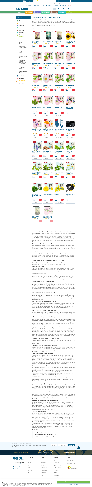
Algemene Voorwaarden (57, 465)
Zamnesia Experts (43, 472)
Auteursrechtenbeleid (57, 475)
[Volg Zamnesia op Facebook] (13, 466)
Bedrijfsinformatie (56, 460)
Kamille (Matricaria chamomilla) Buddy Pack (47, 85)
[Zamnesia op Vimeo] (17, 466)
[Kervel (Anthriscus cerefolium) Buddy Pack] (48, 56)
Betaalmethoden (56, 462)
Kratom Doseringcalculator (71, 463)
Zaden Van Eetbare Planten (23, 47)
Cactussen (20, 43)
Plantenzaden (21, 72)
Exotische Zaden (21, 48)
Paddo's (29, 465)
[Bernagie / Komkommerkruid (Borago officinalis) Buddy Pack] (70, 100)
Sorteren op (60, 28)
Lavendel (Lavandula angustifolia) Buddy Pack (36, 130)
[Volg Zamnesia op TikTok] (13, 468)
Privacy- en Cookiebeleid (57, 467)
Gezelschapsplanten (22, 46)
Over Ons (42, 465)
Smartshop (21, 30)
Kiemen (20, 57)
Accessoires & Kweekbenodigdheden (22, 62)
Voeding (20, 73)
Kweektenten (21, 66)
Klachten (55, 473)
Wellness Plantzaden (22, 60)
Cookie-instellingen (73, 484)
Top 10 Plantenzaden (22, 41)
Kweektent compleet (22, 64)
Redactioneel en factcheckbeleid (59, 477)
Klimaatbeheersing (22, 63)
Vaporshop (21, 25)
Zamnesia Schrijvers (44, 470)
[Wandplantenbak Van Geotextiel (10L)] (70, 124)
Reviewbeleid (56, 470)
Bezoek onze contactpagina (19, 463)
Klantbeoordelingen (44, 467)
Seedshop (21, 20)
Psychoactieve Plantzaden (23, 56)
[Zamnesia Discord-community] (17, 468)
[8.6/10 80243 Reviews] (22, 80)
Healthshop (21, 27)
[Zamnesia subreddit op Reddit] (15, 468)
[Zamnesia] (25, 9)
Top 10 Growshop (21, 36)
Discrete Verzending (44, 473)
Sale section (21, 78)
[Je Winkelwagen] (69, 9)
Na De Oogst (21, 68)
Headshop (21, 23)
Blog (41, 460)
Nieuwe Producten (43, 462)
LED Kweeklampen (22, 67)
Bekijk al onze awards (69, 452)
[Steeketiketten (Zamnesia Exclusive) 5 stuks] (70, 187)
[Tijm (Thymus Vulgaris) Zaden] (59, 166)
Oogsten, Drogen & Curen (23, 71)
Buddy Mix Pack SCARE (48, 41)
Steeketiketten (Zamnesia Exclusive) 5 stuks (70, 194)
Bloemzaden (21, 50)
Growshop (21, 34)
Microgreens (21, 55)
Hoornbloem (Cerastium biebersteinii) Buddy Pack (37, 63)
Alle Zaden (20, 42)
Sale (28, 472)
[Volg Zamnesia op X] (19, 466)
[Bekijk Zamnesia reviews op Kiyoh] (17, 81)
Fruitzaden (20, 51)
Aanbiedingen (30, 470)
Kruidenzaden (21, 52)
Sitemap (42, 475)
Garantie (55, 472)
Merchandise (22, 75)
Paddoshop (21, 32)
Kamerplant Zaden (22, 53)
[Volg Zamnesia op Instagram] (15, 466)
